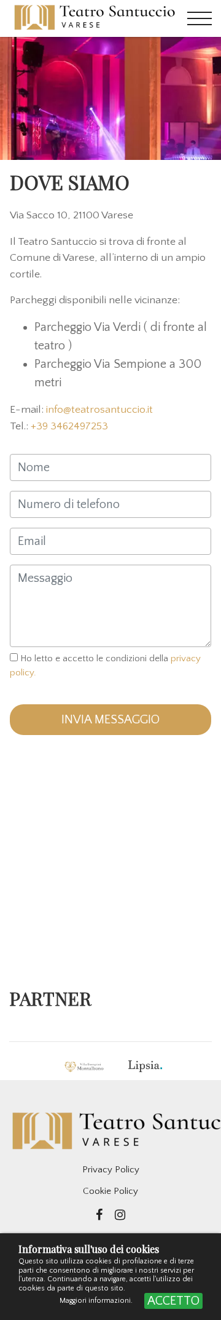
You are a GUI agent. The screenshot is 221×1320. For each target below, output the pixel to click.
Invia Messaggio (110, 719)
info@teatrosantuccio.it (99, 410)
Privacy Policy (110, 1169)
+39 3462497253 (69, 426)
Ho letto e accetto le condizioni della (105, 665)
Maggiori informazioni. (97, 1301)
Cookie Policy (110, 1191)
